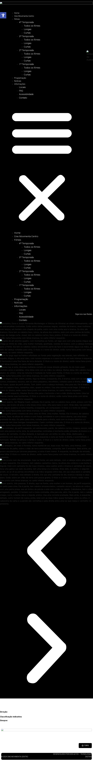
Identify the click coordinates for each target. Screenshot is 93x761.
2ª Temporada (26, 50)
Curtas (27, 32)
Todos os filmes (32, 25)
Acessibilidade (26, 94)
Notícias (17, 81)
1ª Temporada (26, 64)
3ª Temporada (26, 36)
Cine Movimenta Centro (24, 16)
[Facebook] (87, 318)
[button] (41, 165)
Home (16, 13)
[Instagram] (80, 318)
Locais (22, 87)
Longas (27, 29)
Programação (20, 78)
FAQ (21, 90)
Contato (23, 97)
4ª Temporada (26, 22)
